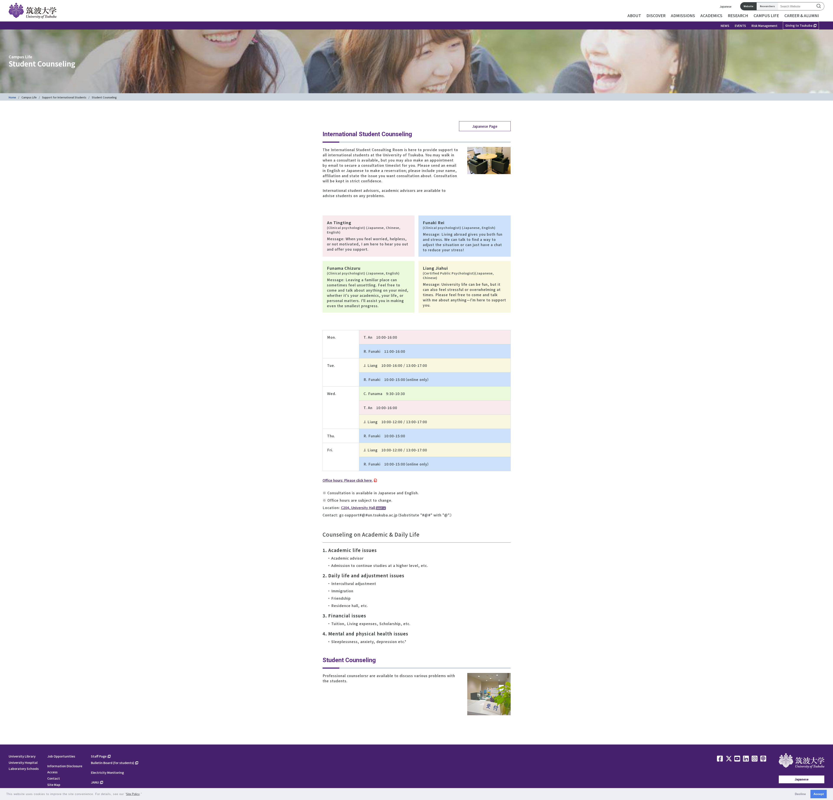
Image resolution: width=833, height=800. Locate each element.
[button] (143, 794)
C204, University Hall (358, 507)
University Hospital (23, 762)
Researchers (767, 6)
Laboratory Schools (24, 768)
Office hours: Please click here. (348, 480)
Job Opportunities (61, 756)
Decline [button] (800, 794)
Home (12, 97)
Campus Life (29, 97)
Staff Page (99, 756)
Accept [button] (818, 794)
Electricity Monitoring (107, 772)
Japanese (725, 6)
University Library (22, 756)
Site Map (53, 784)
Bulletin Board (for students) (112, 762)
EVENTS (740, 25)
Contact (53, 778)
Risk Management (764, 25)
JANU (95, 782)
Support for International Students (64, 97)
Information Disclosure (64, 766)
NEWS (725, 25)
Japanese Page (484, 126)
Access (52, 772)
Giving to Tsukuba (798, 25)
